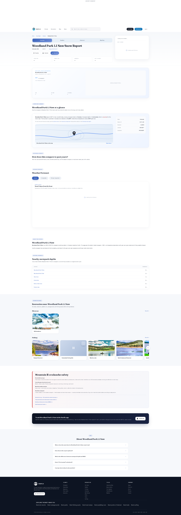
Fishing (86, 489)
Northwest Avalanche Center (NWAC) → (44, 402)
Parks (86, 494)
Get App (130, 29)
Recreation (53, 29)
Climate (46, 29)
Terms (129, 489)
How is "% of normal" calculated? (63, 462)
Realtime (62, 40)
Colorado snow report (86, 121)
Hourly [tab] (35, 178)
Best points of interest (115, 505)
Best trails (126, 505)
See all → (147, 310)
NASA (144, 512)
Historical (82, 40)
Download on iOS (40, 493)
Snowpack (65, 485)
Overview (42, 40)
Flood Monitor (109, 491)
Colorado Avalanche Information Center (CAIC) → (46, 399)
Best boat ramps (87, 505)
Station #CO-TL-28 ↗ (53, 49)
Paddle (86, 487)
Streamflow (65, 487)
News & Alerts (109, 487)
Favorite (36, 53)
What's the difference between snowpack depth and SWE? (70, 456)
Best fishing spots (75, 505)
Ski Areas (87, 485)
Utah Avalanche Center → (40, 404)
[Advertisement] (90, 14)
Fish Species (109, 489)
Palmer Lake (36, 287)
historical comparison (65, 121)
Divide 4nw (36, 280)
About (129, 485)
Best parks (64, 505)
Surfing (86, 498)
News (65, 29)
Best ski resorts (41, 505)
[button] (55, 317)
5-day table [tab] (43, 178)
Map (60, 29)
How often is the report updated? (64, 450)
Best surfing (135, 505)
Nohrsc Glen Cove (38, 283)
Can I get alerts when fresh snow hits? (65, 468)
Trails (86, 496)
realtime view (56, 121)
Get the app (140, 418)
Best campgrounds (53, 505)
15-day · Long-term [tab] (55, 178)
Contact (129, 493)
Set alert (46, 53)
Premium (130, 487)
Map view (55, 53)
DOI (146, 512)
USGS (136, 512)
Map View (102, 40)
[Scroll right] (148, 348)
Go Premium (138, 29)
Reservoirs (65, 489)
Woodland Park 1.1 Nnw (39, 270)
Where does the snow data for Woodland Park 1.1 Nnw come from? (72, 445)
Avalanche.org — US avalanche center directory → (46, 397)
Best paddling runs (100, 505)
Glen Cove (36, 276)
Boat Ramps (87, 493)
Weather (108, 493)
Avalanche (65, 493)
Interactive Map (109, 485)
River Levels (65, 491)
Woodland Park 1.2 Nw (39, 273)
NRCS (141, 512)
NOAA (139, 512)
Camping (87, 491)
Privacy (129, 491)
